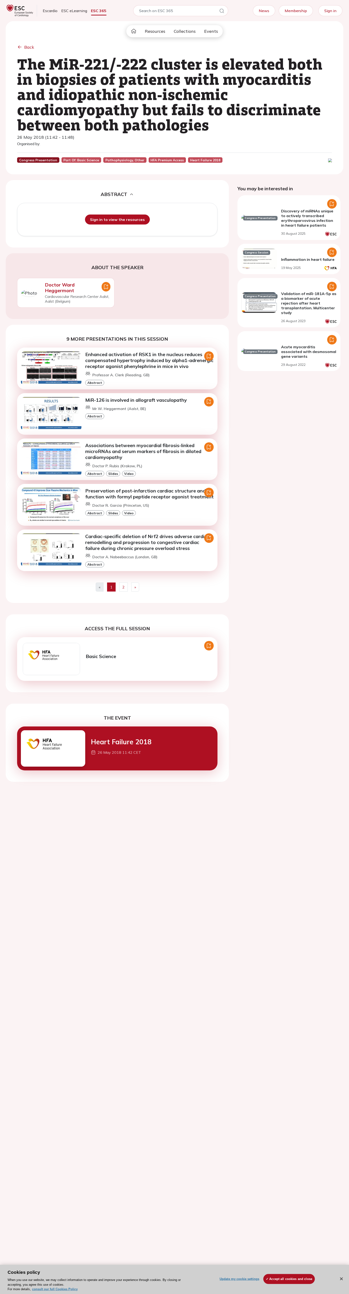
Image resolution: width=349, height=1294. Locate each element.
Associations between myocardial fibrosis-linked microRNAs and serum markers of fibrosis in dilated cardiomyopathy (143, 451)
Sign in (330, 10)
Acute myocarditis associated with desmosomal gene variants (308, 351)
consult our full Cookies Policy (55, 1289)
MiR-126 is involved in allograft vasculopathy (136, 400)
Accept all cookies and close (290, 1279)
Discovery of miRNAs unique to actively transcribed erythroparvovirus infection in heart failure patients (307, 218)
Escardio (50, 10)
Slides (113, 474)
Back (29, 47)
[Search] (222, 11)
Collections (185, 31)
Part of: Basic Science (81, 160)
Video (129, 474)
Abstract (94, 383)
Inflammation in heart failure (308, 259)
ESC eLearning (74, 10)
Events (211, 31)
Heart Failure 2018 (121, 742)
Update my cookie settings (239, 1279)
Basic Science (101, 656)
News (264, 10)
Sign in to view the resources (117, 219)
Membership (296, 10)
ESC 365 (98, 10)
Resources (155, 31)
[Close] (341, 1279)
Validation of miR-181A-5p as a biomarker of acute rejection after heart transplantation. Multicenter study (308, 303)
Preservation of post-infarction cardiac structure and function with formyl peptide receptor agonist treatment (149, 494)
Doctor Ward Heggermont (60, 287)
